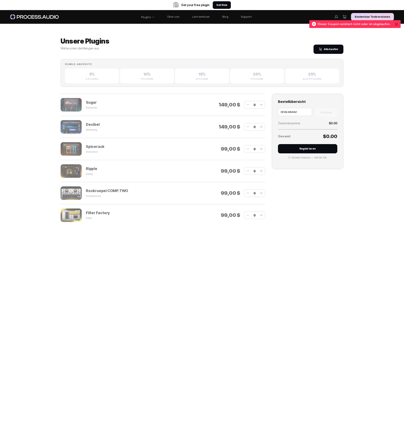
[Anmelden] (336, 17)
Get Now (221, 5)
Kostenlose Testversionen (372, 16)
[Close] (396, 24)
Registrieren (307, 148)
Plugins (146, 17)
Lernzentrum (201, 16)
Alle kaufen (331, 49)
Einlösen (326, 112)
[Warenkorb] (345, 17)
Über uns (173, 16)
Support (246, 16)
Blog (225, 16)
